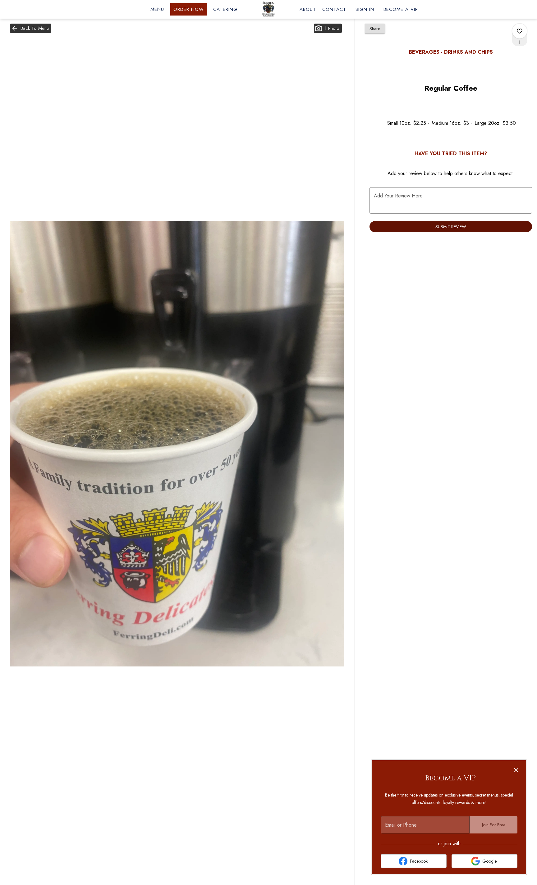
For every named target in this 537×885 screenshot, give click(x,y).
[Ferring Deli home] (268, 9)
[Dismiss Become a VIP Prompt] (516, 770)
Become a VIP (400, 9)
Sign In (365, 9)
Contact (334, 9)
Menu (157, 9)
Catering (225, 9)
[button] (30, 28)
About (308, 9)
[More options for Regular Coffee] (519, 31)
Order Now (188, 9)
